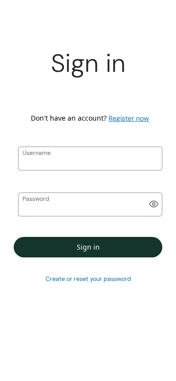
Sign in (88, 247)
